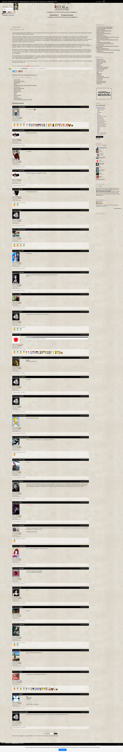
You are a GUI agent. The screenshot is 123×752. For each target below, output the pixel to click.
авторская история (103, 191)
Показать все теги (99, 195)
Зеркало (116, 188)
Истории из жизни (16, 27)
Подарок (15, 92)
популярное (106, 193)
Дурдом (98, 127)
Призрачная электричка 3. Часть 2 (104, 33)
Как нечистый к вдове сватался (103, 77)
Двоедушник (99, 73)
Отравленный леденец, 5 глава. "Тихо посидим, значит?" (25, 85)
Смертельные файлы (101, 126)
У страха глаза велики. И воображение (104, 28)
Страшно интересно (101, 125)
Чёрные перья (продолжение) (103, 67)
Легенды (99, 115)
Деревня (106, 188)
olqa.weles (101, 153)
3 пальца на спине (17, 91)
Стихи (98, 111)
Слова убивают (17, 82)
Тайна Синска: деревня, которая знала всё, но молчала (108, 37)
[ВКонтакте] (13, 71)
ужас (117, 193)
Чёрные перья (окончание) (102, 68)
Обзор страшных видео (102, 132)
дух (107, 192)
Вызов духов (99, 117)
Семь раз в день (100, 51)
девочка (99, 192)
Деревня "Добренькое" (101, 82)
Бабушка (97, 188)
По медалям (98, 145)
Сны (98, 113)
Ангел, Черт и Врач (100, 69)
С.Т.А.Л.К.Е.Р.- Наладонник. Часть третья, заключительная (108, 49)
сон (108, 193)
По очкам (104, 145)
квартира (110, 192)
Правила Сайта (50, 1)
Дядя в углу (16, 96)
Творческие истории (101, 108)
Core (100, 160)
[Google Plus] (22, 71)
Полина (15, 84)
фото (119, 193)
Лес (119, 188)
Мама (97, 189)
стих (110, 193)
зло (35, 75)
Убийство (117, 189)
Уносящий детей (100, 59)
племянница (27, 75)
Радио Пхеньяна (100, 34)
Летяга (100, 150)
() (19, 118)
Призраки (107, 189)
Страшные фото (100, 109)
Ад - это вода (99, 79)
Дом (109, 188)
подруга (102, 193)
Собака (114, 189)
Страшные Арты (100, 120)
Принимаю (62, 749)
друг (106, 192)
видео (97, 192)
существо (115, 193)
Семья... (15, 93)
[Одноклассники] (17, 71)
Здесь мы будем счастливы (19, 81)
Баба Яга (98, 64)
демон (102, 192)
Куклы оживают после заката (102, 38)
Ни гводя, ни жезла (100, 32)
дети (104, 192)
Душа (114, 188)
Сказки (98, 129)
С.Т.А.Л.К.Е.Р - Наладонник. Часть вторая (105, 43)
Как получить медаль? (100, 179)
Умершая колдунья (17, 98)
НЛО (98, 131)
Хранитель (99, 74)
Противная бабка (100, 76)
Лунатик (98, 41)
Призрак (104, 189)
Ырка (98, 72)
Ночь (102, 189)
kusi (100, 166)
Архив (100, 186)
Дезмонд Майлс (102, 157)
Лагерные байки (100, 118)
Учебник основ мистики (101, 123)
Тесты (98, 130)
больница (118, 191)
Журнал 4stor (4, 1)
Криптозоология (100, 122)
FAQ (38, 1)
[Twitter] (15, 71)
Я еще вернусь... (17, 86)
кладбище (113, 192)
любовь (97, 193)
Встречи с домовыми (101, 29)
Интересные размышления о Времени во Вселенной (107, 39)
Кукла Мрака (101, 163)
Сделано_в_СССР (103, 147)
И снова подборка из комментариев (104, 30)
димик (100, 173)
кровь (118, 192)
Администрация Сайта (24, 1)
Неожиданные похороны (102, 35)
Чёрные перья (99, 65)
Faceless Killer (24, 68)
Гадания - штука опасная (19, 88)
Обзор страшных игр (101, 134)
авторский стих (113, 191)
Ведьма (100, 188)
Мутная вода (99, 83)
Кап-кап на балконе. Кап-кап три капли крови (23, 99)
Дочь (23, 75)
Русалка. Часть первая (101, 60)
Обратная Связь (43, 1)
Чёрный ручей (99, 63)
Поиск (56, 1)
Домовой (111, 188)
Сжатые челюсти (100, 44)
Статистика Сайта (33, 1)
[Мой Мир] (19, 71)
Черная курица (100, 70)
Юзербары (10, 1)
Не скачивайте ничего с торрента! (103, 42)
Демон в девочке (17, 89)
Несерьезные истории (101, 116)
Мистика (99, 189)
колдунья (32, 75)
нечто (100, 193)
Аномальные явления (101, 121)
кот (116, 192)
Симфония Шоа (100, 78)
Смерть (111, 189)
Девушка (103, 188)
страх (112, 193)
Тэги (97, 186)
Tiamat (100, 176)
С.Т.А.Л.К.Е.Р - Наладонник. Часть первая (105, 52)
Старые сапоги (17, 79)
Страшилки (99, 112)
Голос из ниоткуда (17, 95)
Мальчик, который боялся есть (103, 48)
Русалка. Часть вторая (101, 62)
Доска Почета (16, 1)
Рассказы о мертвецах (101, 81)
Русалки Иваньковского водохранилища (105, 26)
